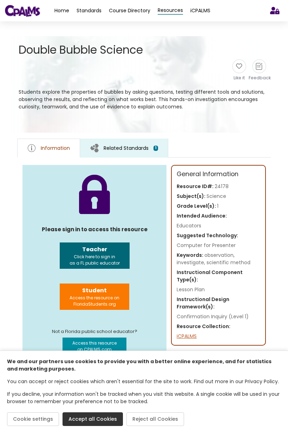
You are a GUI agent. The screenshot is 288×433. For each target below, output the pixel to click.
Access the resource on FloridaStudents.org (94, 296)
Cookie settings (33, 418)
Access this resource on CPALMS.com (94, 346)
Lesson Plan (191, 289)
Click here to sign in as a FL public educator (95, 255)
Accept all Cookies (92, 418)
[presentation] (124, 148)
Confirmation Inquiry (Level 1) (213, 316)
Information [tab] (55, 148)
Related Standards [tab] (130, 148)
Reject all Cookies (155, 418)
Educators (189, 225)
